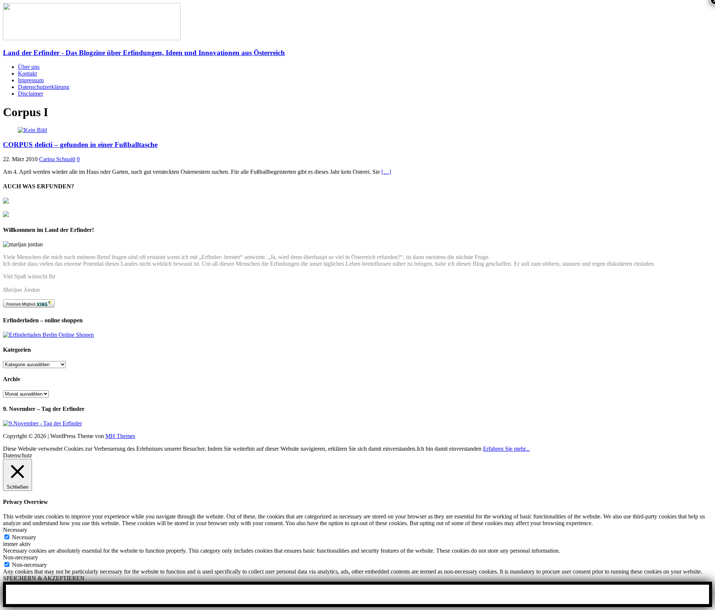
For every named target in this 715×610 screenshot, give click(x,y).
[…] (386, 172)
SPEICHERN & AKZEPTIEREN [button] (44, 578)
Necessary (24, 537)
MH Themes (120, 436)
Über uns (28, 67)
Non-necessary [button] (20, 557)
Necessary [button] (15, 530)
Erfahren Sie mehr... (506, 448)
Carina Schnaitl (57, 159)
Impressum (31, 80)
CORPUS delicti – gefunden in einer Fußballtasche (80, 144)
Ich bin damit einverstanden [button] (449, 448)
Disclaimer (30, 93)
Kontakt (27, 73)
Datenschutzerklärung (43, 87)
